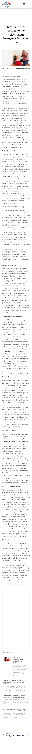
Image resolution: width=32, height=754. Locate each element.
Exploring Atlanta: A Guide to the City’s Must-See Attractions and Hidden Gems (15, 710)
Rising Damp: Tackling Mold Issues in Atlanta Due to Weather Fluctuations (14, 696)
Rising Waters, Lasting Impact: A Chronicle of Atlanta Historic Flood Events (13, 682)
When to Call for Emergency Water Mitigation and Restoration (18, 660)
